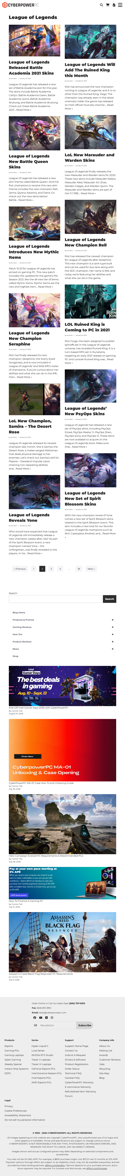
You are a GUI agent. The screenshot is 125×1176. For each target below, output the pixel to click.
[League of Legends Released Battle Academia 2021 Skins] (34, 40)
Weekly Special (13, 1064)
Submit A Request (75, 1055)
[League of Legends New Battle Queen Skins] (34, 133)
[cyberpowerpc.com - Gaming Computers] (20, 5)
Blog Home (19, 612)
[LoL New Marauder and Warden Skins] (90, 132)
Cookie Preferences (16, 1110)
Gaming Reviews (63, 627)
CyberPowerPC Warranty (79, 1082)
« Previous (20, 568)
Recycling (104, 1068)
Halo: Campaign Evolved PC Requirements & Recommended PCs (46, 855)
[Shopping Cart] (108, 5)
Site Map (104, 1073)
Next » (91, 568)
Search (13, 593)
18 (79, 568)
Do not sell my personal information (25, 1119)
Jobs (101, 1064)
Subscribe (84, 1025)
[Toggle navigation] (120, 5)
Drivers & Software (75, 1059)
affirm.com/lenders (55, 1165)
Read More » (23, 109)
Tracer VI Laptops (41, 1064)
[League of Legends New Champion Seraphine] (34, 310)
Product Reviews (63, 641)
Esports (9, 1046)
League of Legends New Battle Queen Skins (29, 162)
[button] (101, 5)
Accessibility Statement (18, 1115)
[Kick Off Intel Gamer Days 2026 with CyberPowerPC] (62, 686)
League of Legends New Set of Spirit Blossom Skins (85, 499)
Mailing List (105, 1050)
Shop (15, 656)
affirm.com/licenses (97, 1168)
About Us (104, 1046)
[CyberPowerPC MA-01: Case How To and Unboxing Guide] (62, 750)
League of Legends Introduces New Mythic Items (34, 252)
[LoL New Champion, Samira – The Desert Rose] (34, 399)
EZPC (8, 1073)
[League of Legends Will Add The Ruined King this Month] (90, 42)
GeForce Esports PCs (43, 1068)
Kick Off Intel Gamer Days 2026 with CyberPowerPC (38, 707)
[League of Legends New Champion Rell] (90, 217)
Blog (101, 1077)
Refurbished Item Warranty (80, 1091)
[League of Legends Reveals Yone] (34, 492)
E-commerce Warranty (78, 1087)
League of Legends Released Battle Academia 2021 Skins (31, 68)
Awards (103, 1055)
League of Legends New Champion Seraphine (29, 339)
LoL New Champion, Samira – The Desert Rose (30, 426)
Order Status (72, 1068)
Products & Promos (63, 620)
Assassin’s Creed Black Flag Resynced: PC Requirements (41, 973)
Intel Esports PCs (41, 1077)
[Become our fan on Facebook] (34, 1018)
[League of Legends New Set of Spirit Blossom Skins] (90, 470)
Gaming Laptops (14, 1055)
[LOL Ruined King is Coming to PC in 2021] (90, 302)
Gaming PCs (12, 1050)
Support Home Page (76, 1046)
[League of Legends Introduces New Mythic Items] (34, 223)
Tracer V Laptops (41, 1059)
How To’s (63, 634)
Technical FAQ (73, 1073)
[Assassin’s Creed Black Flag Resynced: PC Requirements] (62, 942)
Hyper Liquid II (40, 1046)
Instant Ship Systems (16, 1068)
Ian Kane (14, 78)
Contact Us (71, 1050)
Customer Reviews (109, 1059)
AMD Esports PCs (41, 1082)
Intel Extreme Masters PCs (47, 1073)
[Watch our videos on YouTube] (40, 1018)
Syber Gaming (13, 1059)
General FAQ (72, 1077)
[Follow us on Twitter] (46, 1018)
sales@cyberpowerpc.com (52, 1012)
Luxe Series (38, 1050)
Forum (69, 1096)
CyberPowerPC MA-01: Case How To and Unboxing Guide (41, 783)
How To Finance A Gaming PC (26, 901)
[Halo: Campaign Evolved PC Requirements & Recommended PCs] (62, 824)
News (63, 649)
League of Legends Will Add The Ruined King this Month (90, 70)
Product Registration (76, 1064)
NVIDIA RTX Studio (42, 1055)
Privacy (9, 1106)
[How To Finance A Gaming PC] (62, 883)
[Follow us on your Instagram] (52, 1018)
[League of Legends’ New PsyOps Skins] (90, 386)
